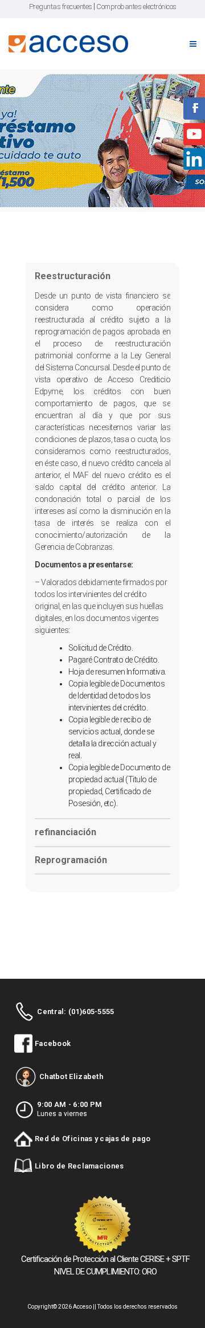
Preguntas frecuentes (60, 6)
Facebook (53, 1043)
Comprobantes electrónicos (136, 6)
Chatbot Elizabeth (71, 1076)
